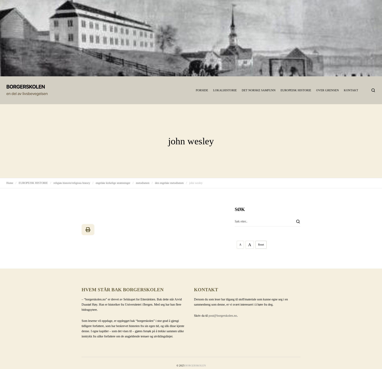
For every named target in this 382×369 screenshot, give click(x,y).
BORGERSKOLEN (195, 365)
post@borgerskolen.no (223, 315)
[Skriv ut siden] (88, 229)
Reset (261, 244)
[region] (191, 38)
